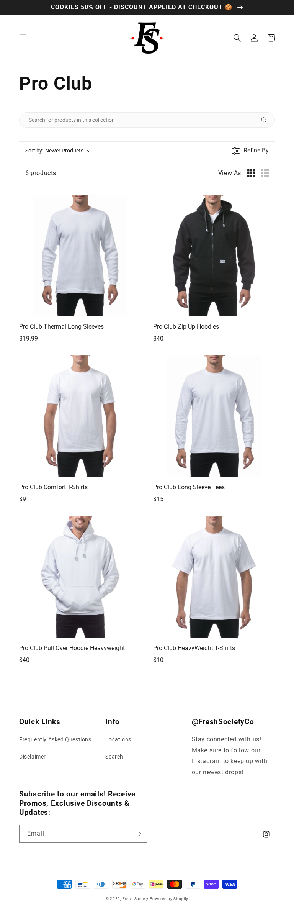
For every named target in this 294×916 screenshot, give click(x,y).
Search (114, 757)
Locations (118, 739)
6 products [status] (40, 173)
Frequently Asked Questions (55, 739)
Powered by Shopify (169, 898)
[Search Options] (267, 120)
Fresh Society (135, 898)
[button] (23, 37)
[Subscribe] (138, 834)
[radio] (251, 173)
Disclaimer (32, 757)
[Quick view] (133, 308)
